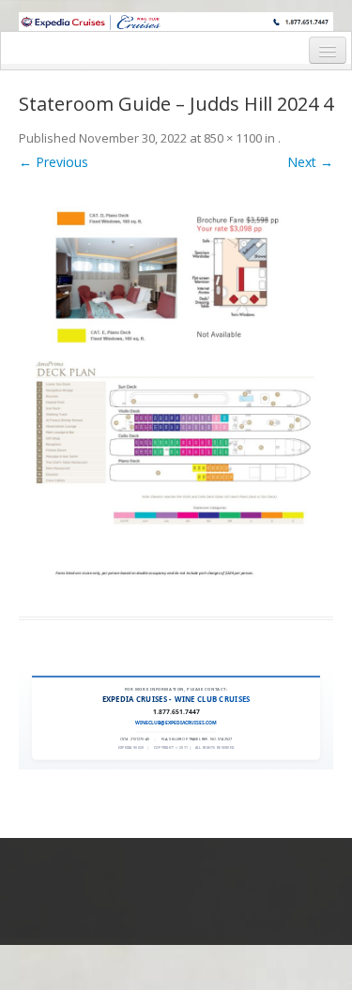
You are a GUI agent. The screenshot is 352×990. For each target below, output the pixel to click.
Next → (310, 162)
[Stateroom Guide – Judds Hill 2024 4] (176, 390)
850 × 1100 (233, 137)
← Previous (53, 162)
